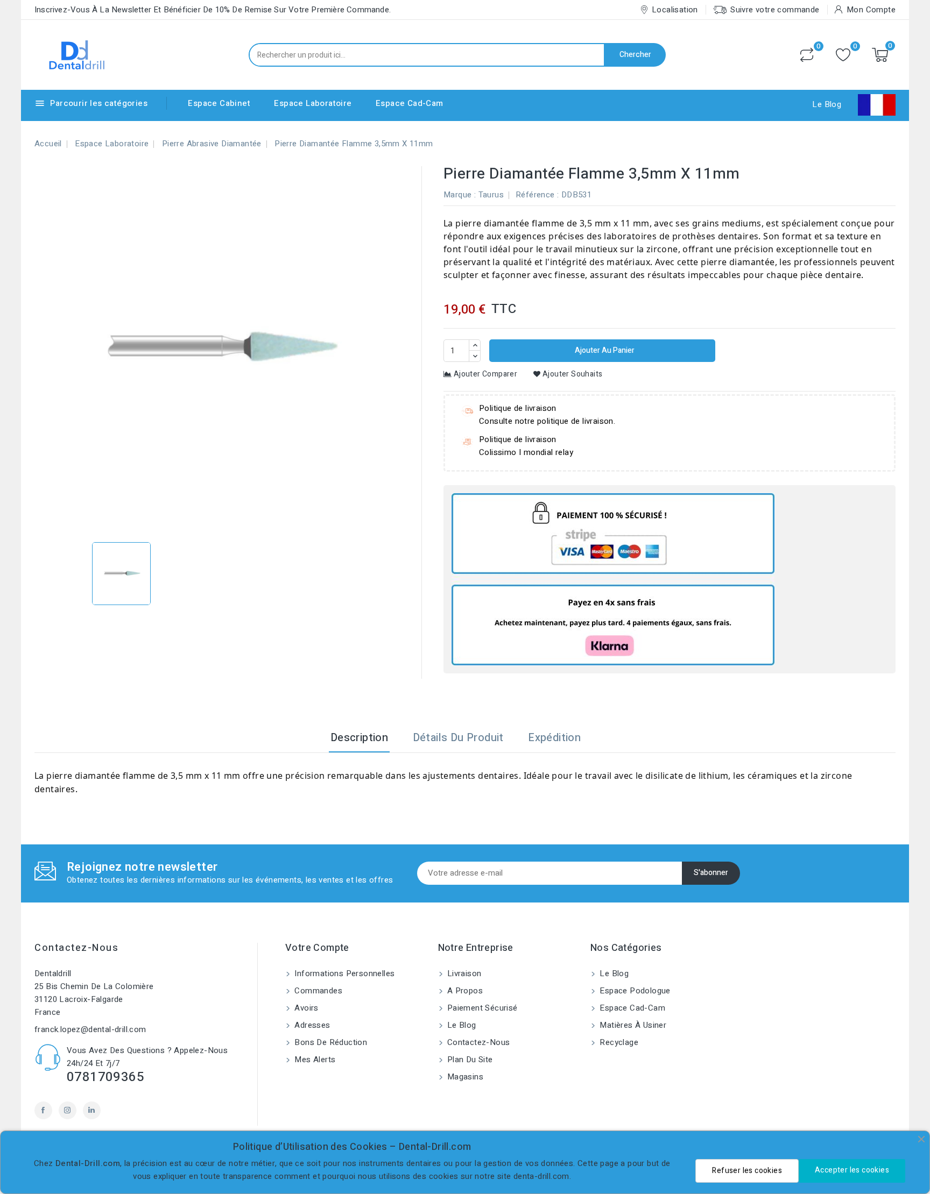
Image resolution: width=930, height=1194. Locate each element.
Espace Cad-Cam (409, 103)
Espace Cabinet (219, 103)
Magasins (464, 1077)
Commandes (317, 991)
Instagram (67, 1110)
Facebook (43, 1110)
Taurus (491, 195)
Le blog (460, 1025)
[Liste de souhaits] (843, 55)
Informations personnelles (343, 973)
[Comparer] (806, 55)
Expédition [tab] (554, 737)
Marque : (459, 195)
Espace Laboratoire (312, 103)
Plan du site (469, 1059)
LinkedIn (92, 1110)
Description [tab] (359, 737)
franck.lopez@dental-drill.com (90, 1029)
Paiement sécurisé (481, 1008)
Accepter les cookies (852, 1170)
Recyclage (617, 1042)
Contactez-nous (76, 948)
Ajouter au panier (604, 350)
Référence (535, 195)
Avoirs (305, 1008)
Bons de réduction (329, 1042)
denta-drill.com (541, 1176)
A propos (464, 991)
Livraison (463, 973)
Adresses (311, 1025)
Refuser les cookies (747, 1170)
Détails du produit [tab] (458, 737)
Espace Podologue (634, 991)
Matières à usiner (631, 1025)
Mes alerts (313, 1059)
